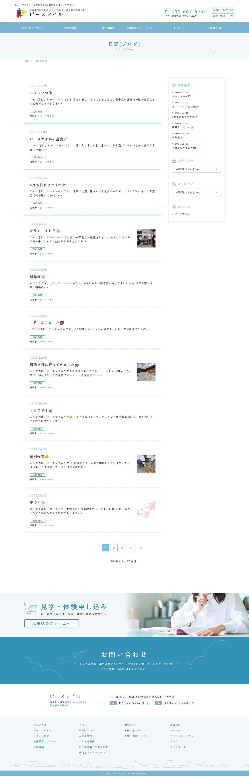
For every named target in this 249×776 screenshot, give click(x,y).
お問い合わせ (132, 730)
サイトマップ (178, 747)
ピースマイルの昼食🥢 (185, 104)
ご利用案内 (85, 736)
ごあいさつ (40, 725)
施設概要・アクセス (45, 741)
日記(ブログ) (87, 730)
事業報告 (175, 725)
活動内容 (38, 747)
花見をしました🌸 (183, 125)
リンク (174, 741)
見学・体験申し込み (136, 736)
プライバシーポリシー (183, 736)
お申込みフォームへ (51, 623)
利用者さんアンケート (92, 752)
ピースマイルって (44, 730)
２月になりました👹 (184, 146)
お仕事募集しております (93, 747)
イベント (84, 725)
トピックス (176, 730)
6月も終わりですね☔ (185, 115)
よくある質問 (87, 741)
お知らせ (129, 725)
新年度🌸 (180, 135)
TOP (26, 60)
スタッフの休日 (181, 94)
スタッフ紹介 (41, 736)
